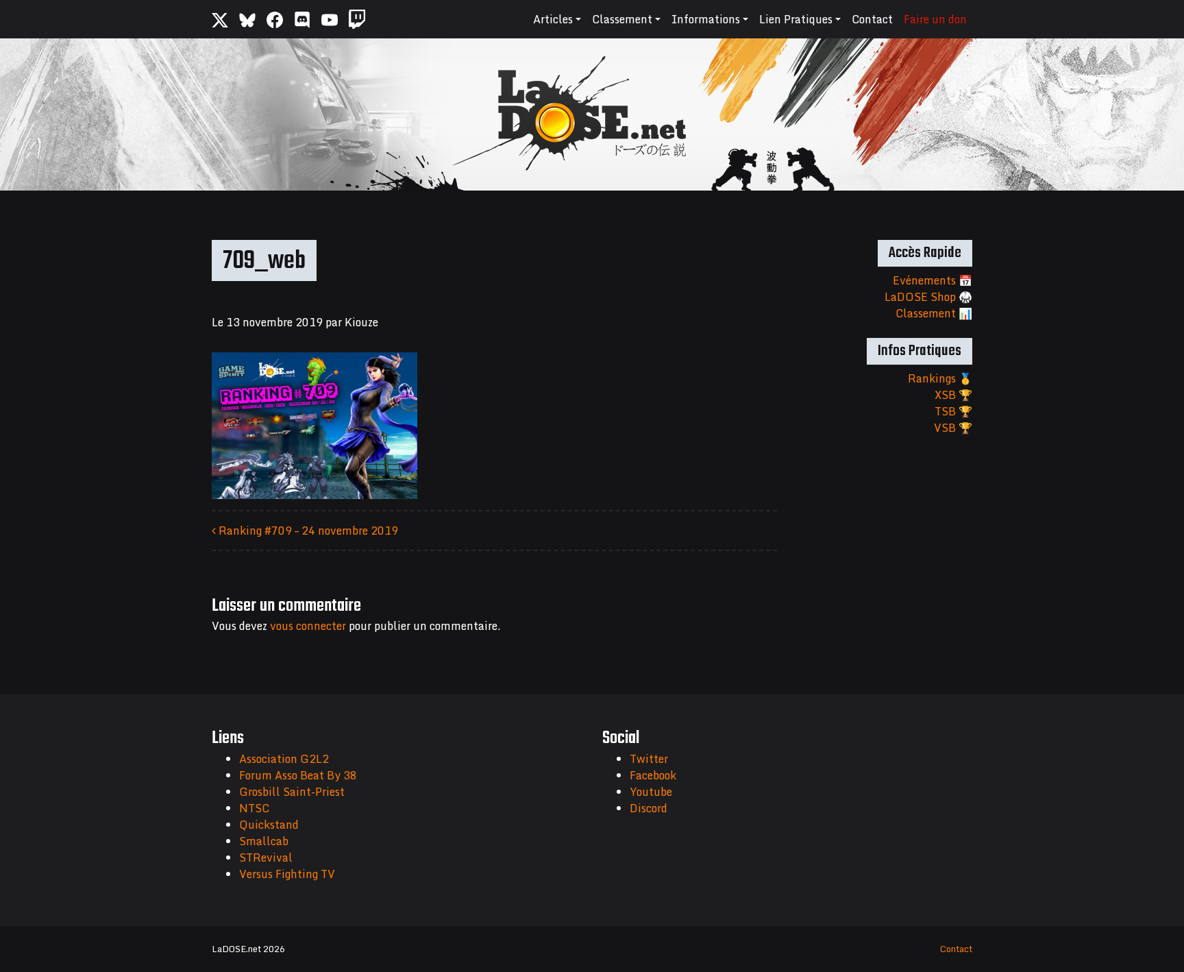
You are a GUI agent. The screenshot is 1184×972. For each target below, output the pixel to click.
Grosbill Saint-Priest (292, 792)
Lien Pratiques (795, 19)
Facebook (653, 775)
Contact (872, 19)
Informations (705, 19)
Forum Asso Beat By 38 (298, 775)
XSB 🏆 (953, 395)
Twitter (649, 759)
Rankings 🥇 (940, 378)
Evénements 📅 (932, 280)
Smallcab (263, 841)
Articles (553, 19)
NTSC (254, 808)
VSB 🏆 (953, 428)
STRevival (266, 857)
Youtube (651, 792)
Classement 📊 (934, 313)
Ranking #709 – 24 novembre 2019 (307, 530)
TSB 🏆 (953, 411)
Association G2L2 (284, 759)
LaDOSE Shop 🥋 (928, 297)
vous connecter (308, 626)
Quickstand (269, 825)
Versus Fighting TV (287, 874)
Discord (648, 808)
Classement (622, 19)
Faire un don (935, 19)
